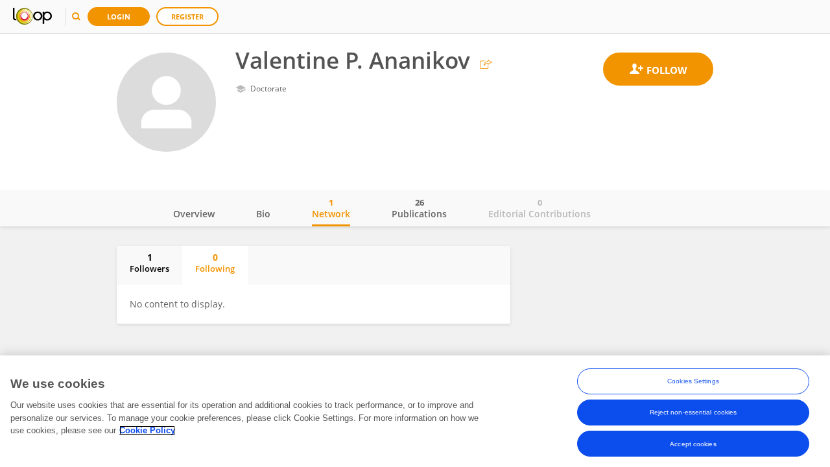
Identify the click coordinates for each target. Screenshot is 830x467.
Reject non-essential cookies (693, 412)
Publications (419, 208)
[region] (415, 411)
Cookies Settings (693, 381)
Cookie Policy (147, 430)
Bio (263, 214)
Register (187, 16)
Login (118, 16)
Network (331, 208)
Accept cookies (693, 443)
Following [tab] (215, 262)
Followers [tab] (149, 262)
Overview (194, 214)
